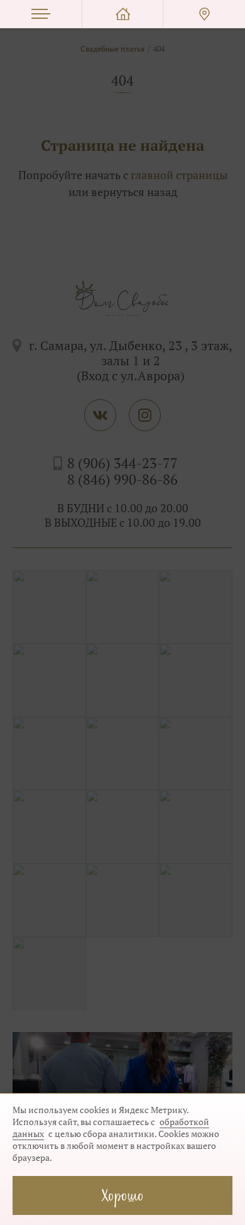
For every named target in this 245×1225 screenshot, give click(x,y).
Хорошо (122, 1195)
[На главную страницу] (122, 14)
